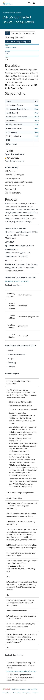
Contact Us (6, 693)
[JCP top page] (8, 3)
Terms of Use (17, 693)
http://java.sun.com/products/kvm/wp (21, 671)
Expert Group (28, 33)
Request (16, 281)
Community (16, 33)
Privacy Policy (27, 693)
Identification (9, 281)
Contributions (25, 281)
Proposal (19, 37)
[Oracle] (6, 689)
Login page (38, 136)
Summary (10, 37)
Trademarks (36, 693)
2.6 (6, 53)
